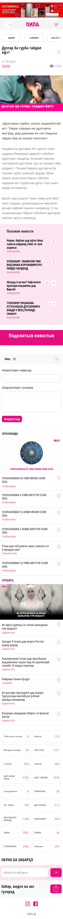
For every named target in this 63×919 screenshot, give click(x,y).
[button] (56, 24)
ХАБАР (11, 37)
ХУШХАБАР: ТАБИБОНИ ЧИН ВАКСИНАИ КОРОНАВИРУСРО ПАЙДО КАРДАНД (24, 264)
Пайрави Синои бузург (16, 679)
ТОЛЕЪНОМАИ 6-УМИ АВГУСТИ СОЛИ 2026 (24, 496)
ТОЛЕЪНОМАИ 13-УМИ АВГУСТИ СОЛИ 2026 (25, 564)
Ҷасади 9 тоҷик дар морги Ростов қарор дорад (23, 643)
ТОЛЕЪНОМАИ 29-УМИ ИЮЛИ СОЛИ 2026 (23, 479)
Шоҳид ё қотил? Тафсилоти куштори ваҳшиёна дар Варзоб (24, 285)
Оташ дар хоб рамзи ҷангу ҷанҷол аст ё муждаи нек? (25, 547)
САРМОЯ (34, 37)
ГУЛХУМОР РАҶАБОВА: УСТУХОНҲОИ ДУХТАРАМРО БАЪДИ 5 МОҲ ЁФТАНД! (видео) (23, 308)
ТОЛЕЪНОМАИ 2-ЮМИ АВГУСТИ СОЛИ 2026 (24, 530)
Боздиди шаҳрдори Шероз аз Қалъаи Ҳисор (25, 714)
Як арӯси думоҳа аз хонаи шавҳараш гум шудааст (24, 626)
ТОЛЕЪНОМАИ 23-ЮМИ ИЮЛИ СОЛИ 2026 (24, 513)
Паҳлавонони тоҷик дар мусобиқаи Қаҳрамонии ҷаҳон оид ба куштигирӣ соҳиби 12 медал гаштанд (25, 662)
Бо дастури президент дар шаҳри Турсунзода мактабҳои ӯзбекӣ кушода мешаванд (22, 696)
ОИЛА (6, 66)
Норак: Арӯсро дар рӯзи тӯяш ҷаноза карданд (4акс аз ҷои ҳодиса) (25, 244)
